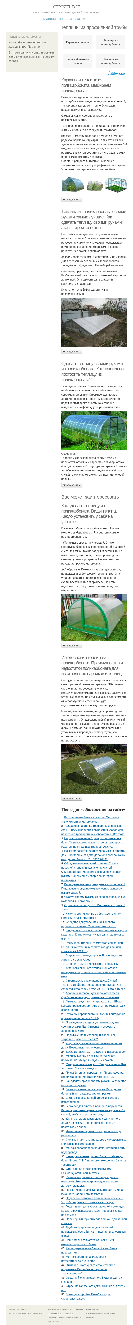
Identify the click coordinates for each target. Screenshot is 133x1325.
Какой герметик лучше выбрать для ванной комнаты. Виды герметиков (91, 915)
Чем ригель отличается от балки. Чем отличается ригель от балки (87, 1242)
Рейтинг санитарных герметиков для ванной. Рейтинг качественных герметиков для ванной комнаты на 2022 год (92, 947)
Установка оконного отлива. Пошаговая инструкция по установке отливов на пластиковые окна (93, 972)
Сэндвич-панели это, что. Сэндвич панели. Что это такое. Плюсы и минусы (93, 1066)
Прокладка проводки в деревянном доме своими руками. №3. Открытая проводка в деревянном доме (90, 1026)
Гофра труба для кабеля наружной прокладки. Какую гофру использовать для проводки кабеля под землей (93, 1210)
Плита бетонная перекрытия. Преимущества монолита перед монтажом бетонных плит (92, 1074)
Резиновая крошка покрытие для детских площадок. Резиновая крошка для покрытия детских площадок (89, 1181)
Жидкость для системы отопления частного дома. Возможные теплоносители (91, 1045)
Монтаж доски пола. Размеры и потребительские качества (83, 1259)
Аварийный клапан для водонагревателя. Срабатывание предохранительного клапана (90, 995)
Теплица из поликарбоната (110, 42)
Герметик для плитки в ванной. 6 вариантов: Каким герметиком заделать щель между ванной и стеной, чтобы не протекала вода (93, 1110)
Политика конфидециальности (60, 1313)
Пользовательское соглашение (70, 1309)
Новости (65, 18)
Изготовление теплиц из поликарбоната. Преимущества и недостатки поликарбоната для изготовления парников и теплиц (92, 665)
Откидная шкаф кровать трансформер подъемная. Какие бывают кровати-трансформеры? (88, 1269)
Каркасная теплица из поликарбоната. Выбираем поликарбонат (86, 85)
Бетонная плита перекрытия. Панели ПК (92, 964)
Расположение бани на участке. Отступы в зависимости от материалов (90, 819)
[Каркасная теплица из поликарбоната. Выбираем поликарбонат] (94, 184)
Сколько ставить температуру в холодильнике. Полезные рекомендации (93, 1141)
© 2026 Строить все (17, 1309)
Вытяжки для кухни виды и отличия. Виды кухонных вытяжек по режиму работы (31, 56)
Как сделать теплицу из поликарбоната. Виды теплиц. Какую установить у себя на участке (89, 513)
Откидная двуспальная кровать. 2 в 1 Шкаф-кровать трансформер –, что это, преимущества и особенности (93, 1005)
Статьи (80, 18)
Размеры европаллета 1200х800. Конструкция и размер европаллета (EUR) (93, 1016)
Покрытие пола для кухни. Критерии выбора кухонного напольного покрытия (92, 1192)
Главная (49, 18)
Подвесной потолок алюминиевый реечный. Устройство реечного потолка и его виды (92, 1200)
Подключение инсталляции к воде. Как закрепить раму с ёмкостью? (88, 1037)
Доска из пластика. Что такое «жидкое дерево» (96, 1052)
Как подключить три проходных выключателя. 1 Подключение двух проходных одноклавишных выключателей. (93, 888)
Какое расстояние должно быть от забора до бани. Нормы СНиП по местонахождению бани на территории (93, 1160)
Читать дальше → (72, 199)
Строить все (66, 7)
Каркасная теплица (78, 42)
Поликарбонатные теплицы (77, 61)
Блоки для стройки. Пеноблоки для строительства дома (85, 1296)
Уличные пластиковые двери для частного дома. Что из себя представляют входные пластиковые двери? (90, 1122)
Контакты (52, 1309)
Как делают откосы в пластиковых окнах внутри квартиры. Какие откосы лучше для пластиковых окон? (94, 934)
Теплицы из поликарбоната (110, 61)
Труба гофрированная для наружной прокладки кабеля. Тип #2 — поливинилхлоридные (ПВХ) (94, 1231)
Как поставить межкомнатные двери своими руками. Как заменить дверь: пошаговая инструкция (91, 876)
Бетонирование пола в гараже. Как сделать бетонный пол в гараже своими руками (91, 1091)
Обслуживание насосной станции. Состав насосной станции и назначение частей (89, 865)
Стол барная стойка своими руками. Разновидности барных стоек (86, 1171)
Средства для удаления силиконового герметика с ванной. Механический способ (88, 924)
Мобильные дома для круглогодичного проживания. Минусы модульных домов (88, 1058)
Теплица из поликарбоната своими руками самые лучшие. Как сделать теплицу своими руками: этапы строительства (93, 219)
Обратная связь (92, 1309)
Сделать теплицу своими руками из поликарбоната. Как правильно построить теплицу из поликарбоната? (92, 371)
